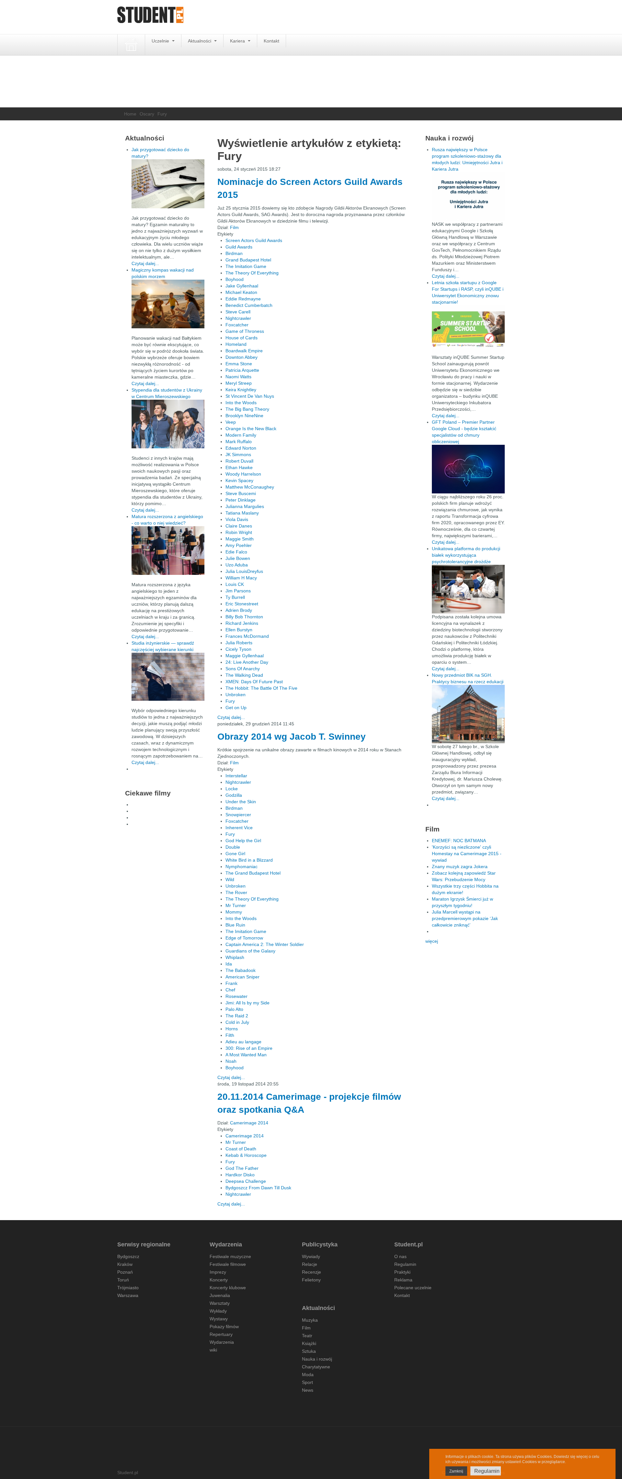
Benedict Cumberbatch (248, 305)
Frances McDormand (247, 636)
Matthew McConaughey (249, 487)
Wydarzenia (222, 1342)
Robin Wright (238, 532)
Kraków (124, 1264)
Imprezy (218, 1272)
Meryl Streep (238, 383)
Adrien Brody (238, 610)
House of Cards (241, 337)
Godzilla (233, 795)
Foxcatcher (236, 324)
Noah (230, 1061)
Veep (230, 422)
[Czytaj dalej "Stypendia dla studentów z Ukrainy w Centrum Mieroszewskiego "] (168, 424)
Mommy (233, 912)
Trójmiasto (128, 1287)
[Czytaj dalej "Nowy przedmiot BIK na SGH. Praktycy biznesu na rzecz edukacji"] (468, 713)
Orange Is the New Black (250, 428)
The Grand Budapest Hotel (253, 873)
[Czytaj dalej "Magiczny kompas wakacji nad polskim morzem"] (168, 304)
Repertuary (221, 1334)
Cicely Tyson (238, 649)
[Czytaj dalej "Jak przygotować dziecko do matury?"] (168, 183)
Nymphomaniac (241, 866)
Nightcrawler (238, 318)
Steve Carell (237, 311)
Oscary (147, 113)
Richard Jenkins (241, 623)
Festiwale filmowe (228, 1264)
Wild (229, 879)
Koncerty (219, 1279)
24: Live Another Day (246, 662)
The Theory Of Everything (252, 272)
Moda (308, 1374)
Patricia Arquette (242, 370)
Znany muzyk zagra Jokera (460, 866)
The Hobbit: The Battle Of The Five (261, 688)
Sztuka (309, 1351)
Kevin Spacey (239, 480)
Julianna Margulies (244, 506)
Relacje (309, 1264)
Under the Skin (240, 801)
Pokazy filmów (224, 1326)
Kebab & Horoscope (246, 1155)
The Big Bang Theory (247, 409)
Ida (228, 963)
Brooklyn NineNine (244, 415)
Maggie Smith (239, 538)
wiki (213, 1349)
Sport (307, 1382)
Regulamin (405, 1264)
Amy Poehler (238, 545)
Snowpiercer (238, 814)
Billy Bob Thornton (244, 616)
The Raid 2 (236, 1015)
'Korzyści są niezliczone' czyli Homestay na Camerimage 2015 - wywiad (466, 853)
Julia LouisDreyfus (244, 571)
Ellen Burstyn (238, 629)
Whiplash (234, 957)
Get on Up (236, 707)
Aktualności (200, 40)
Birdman (234, 253)
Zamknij (456, 1471)
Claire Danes (238, 525)
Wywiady (311, 1256)
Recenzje (311, 1272)
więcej (431, 941)
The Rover (236, 892)
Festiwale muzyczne (230, 1256)
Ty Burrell (235, 597)
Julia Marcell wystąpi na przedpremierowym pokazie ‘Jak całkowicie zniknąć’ (465, 918)
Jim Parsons (238, 590)
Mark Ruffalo (238, 441)
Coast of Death (240, 1148)
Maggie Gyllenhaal (244, 655)
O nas (400, 1256)
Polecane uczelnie (413, 1287)
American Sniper (242, 976)
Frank (231, 983)
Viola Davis (236, 519)
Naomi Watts (238, 376)
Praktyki (402, 1272)
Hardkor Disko (240, 1174)
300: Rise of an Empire (248, 1048)
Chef (230, 989)
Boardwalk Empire (244, 350)
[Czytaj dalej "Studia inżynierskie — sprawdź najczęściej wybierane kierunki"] (168, 677)
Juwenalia (220, 1295)
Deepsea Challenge (245, 1181)
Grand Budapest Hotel (248, 259)
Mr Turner (235, 905)
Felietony (311, 1279)
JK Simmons (238, 454)
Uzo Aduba (236, 564)
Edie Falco (236, 551)
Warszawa (127, 1295)
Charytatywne (316, 1366)
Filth (229, 1035)
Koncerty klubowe (228, 1287)
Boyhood (234, 279)
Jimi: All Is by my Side (247, 1002)
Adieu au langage (243, 1041)
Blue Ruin (235, 924)
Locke (231, 788)
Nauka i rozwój (317, 1359)
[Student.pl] (150, 17)
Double (232, 847)
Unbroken (235, 694)
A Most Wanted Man (246, 1054)
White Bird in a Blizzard (249, 860)
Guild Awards (238, 246)
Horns (231, 1028)
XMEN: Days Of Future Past (254, 681)
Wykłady (218, 1311)
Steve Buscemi (240, 493)
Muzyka (310, 1320)
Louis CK (234, 584)
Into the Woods (241, 402)
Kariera (238, 40)
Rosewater (236, 996)
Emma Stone (238, 363)
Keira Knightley (240, 389)
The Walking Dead (244, 675)
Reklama (403, 1279)
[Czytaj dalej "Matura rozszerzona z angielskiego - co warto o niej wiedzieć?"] (168, 550)
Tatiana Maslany (242, 512)
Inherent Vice (239, 827)
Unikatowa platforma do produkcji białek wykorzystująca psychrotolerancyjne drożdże (466, 555)
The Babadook (240, 970)
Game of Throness (244, 331)
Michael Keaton (241, 292)
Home (130, 113)
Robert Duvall (239, 461)
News (307, 1390)
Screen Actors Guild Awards (253, 240)
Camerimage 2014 (249, 1122)
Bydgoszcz (128, 1256)
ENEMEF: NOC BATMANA (459, 840)
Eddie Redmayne (243, 298)
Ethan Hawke (239, 467)
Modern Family (240, 435)
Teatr (307, 1335)
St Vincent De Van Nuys (249, 396)
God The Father (242, 1168)
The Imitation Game (245, 266)
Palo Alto (234, 1009)
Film (234, 227)
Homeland (236, 344)
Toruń (123, 1279)
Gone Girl (235, 853)
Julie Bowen (237, 558)
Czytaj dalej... (231, 717)
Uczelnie (161, 40)
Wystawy (219, 1318)
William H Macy (241, 577)
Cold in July (237, 1022)
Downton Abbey (241, 357)
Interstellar (236, 775)
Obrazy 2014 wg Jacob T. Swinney (291, 737)
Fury (230, 701)
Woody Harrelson (243, 474)
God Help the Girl (243, 840)
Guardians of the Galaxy (250, 950)
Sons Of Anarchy (242, 668)
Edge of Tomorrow (244, 937)
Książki (309, 1343)
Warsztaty (220, 1303)
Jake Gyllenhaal (241, 285)
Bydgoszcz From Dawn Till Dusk (258, 1187)
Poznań (125, 1272)
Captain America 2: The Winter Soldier (264, 944)
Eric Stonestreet (241, 603)
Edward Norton (240, 448)
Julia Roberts (238, 642)
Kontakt (271, 40)
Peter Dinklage (240, 500)
